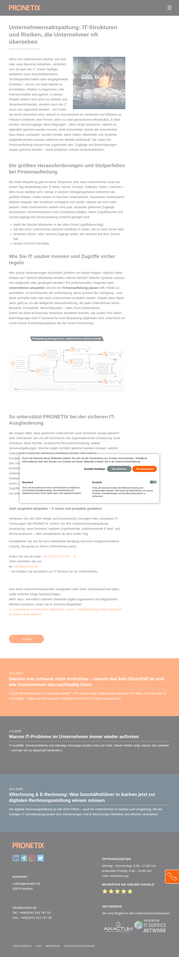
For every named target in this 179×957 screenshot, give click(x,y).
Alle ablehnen (119, 469)
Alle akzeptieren (144, 469)
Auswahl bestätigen (94, 469)
